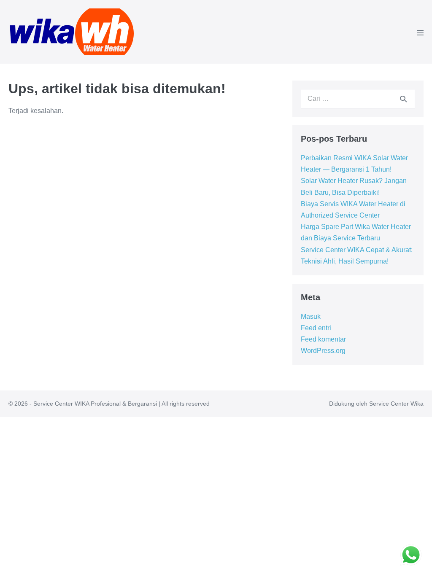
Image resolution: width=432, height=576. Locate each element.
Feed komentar (323, 339)
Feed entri (316, 327)
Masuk (311, 316)
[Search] (403, 98)
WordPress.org (323, 350)
